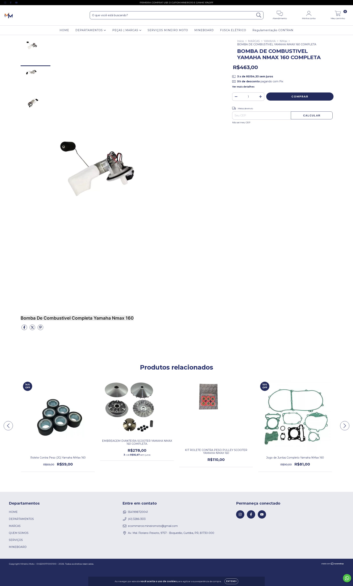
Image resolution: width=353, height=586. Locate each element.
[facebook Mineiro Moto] (11, 2)
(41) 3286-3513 (137, 519)
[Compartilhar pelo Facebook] (25, 329)
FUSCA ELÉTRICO (233, 30)
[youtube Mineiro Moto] (16, 2)
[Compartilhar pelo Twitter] (33, 329)
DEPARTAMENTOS (89, 30)
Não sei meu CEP (241, 122)
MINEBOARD (204, 30)
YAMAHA (270, 41)
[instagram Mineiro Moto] (5, 2)
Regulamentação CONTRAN (272, 30)
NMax (283, 41)
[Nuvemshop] (332, 564)
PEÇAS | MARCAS (125, 30)
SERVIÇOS (16, 540)
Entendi (231, 581)
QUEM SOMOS (18, 533)
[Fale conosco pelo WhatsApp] (347, 578)
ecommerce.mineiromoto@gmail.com (153, 526)
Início (240, 41)
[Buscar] (258, 15)
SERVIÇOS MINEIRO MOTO (168, 30)
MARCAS (254, 41)
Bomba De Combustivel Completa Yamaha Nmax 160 (77, 318)
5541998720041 (138, 512)
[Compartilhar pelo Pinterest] (40, 329)
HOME (64, 30)
